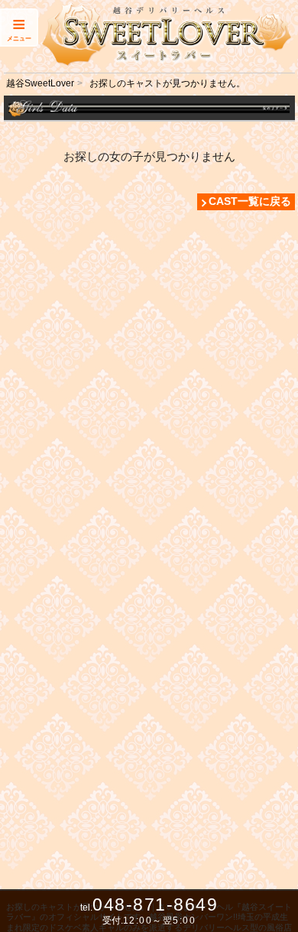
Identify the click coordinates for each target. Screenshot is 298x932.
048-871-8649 (155, 904)
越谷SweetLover (40, 83)
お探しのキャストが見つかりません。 (167, 83)
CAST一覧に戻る (250, 201)
